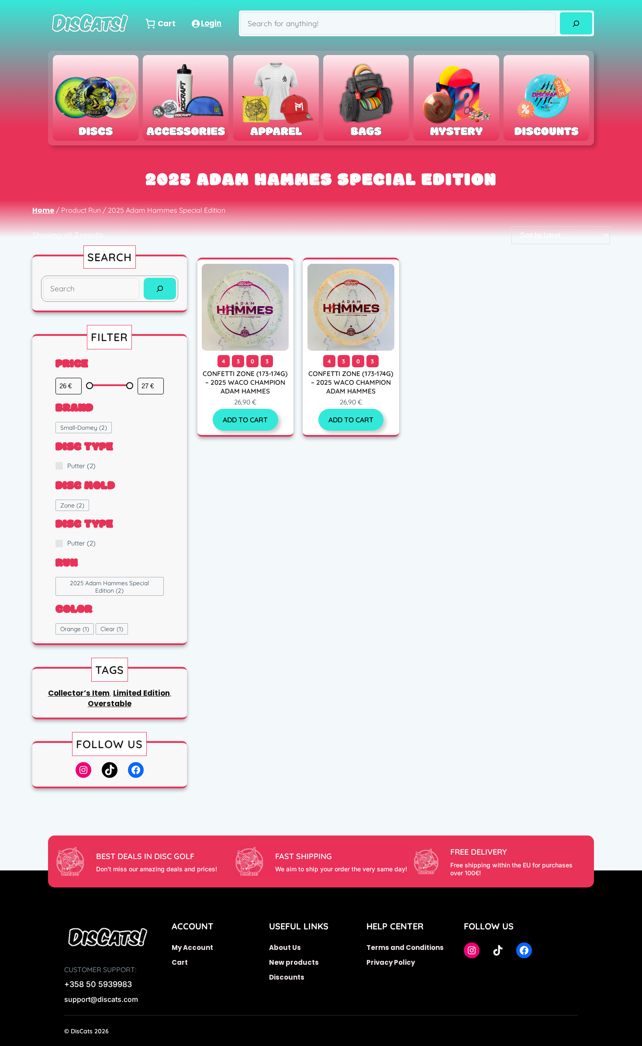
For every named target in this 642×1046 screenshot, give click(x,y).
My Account (192, 947)
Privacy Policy (390, 962)
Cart (180, 962)
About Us (285, 947)
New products (294, 962)
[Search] (576, 23)
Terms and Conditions (405, 947)
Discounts (286, 977)
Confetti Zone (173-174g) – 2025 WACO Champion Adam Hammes (245, 382)
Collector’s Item (79, 693)
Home (43, 210)
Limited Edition (141, 693)
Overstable (109, 703)
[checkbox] (83, 427)
